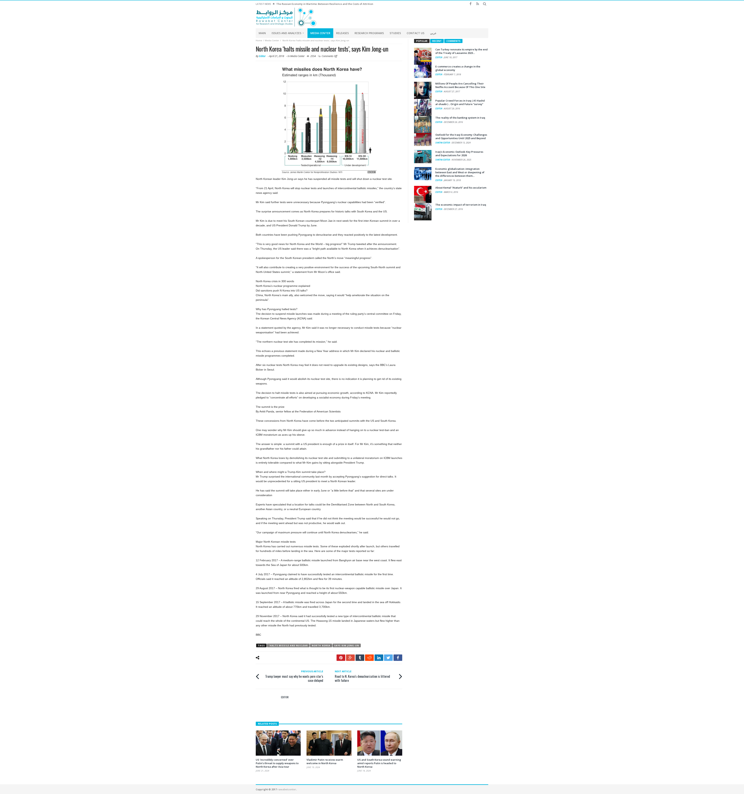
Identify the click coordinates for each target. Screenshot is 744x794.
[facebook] (398, 657)
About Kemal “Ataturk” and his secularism (460, 187)
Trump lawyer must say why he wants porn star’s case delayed (294, 676)
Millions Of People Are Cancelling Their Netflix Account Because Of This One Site (460, 85)
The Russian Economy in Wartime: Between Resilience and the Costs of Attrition (324, 4)
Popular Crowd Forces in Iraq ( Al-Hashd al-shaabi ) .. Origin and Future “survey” (460, 102)
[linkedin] (379, 657)
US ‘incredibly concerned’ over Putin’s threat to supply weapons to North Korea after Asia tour (277, 763)
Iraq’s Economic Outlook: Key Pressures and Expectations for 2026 (459, 153)
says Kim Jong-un (346, 645)
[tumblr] (360, 657)
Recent (437, 41)
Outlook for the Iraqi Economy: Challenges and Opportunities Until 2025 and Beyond (461, 136)
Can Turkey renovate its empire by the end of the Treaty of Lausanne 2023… (461, 51)
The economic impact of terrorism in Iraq (460, 204)
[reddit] (369, 657)
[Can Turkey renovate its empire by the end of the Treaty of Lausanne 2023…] (422, 56)
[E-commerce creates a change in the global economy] (422, 71)
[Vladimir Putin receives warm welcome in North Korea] (329, 743)
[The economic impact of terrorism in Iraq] (422, 211)
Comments (453, 41)
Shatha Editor (442, 142)
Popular (421, 41)
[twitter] (388, 657)
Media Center (272, 40)
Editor (262, 56)
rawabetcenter (286, 789)
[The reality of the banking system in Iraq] (422, 124)
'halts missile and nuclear (288, 645)
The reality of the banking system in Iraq (460, 117)
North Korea (321, 645)
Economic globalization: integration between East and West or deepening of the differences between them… (459, 172)
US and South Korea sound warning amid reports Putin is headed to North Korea (379, 763)
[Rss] (477, 4)
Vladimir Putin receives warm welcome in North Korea (325, 761)
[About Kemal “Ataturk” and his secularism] (422, 194)
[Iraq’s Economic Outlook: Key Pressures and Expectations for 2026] (422, 156)
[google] (350, 657)
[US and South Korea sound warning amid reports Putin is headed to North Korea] (379, 743)
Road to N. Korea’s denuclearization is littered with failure (362, 676)
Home (259, 40)
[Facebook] (470, 4)
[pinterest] (341, 657)
